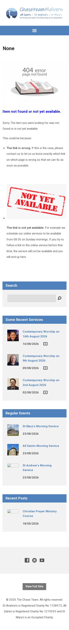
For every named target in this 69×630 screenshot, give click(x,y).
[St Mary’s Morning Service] (13, 433)
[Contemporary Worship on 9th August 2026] (13, 363)
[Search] (59, 298)
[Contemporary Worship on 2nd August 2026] (13, 387)
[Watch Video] (45, 344)
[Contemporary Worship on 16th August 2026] (13, 338)
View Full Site (34, 586)
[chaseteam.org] (34, 560)
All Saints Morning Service (41, 446)
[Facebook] (27, 560)
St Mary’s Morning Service (41, 426)
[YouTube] (42, 560)
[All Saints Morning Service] (13, 452)
